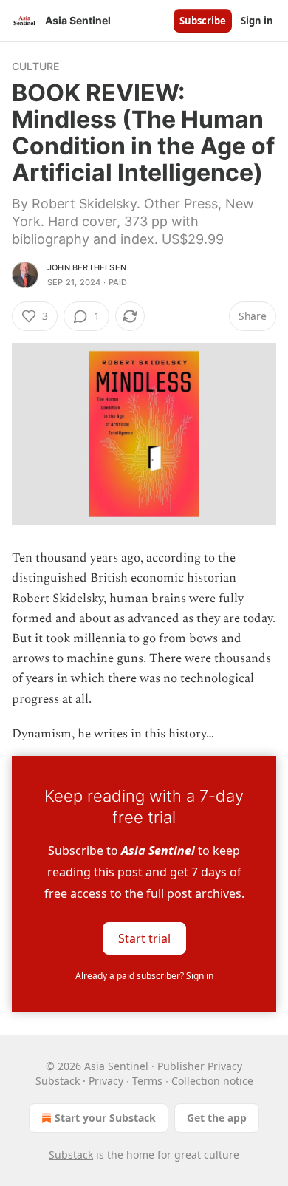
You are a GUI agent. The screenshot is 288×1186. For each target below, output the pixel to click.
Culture (35, 66)
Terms (147, 1081)
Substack (71, 1155)
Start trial (144, 938)
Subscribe (202, 20)
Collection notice (212, 1081)
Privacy (106, 1081)
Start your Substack (105, 1118)
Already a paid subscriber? (144, 975)
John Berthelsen (86, 267)
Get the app (217, 1118)
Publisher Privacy (199, 1066)
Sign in (257, 20)
